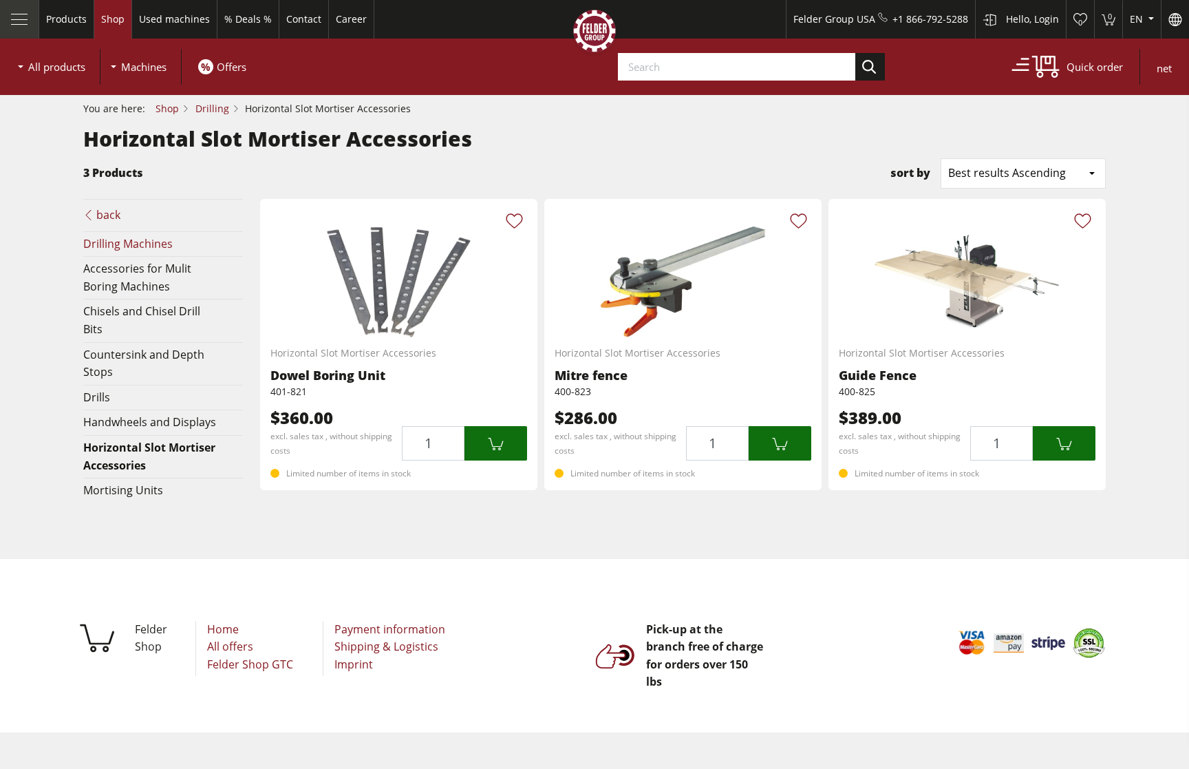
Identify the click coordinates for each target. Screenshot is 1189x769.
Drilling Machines (128, 243)
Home (223, 629)
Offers (231, 67)
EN (1138, 18)
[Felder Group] (594, 33)
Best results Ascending (1007, 172)
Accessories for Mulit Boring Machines (137, 277)
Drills (96, 397)
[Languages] (1175, 19)
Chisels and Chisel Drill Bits (141, 320)
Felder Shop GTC (250, 664)
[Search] (870, 67)
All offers (230, 646)
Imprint (353, 664)
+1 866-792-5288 (930, 18)
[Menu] (19, 19)
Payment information (389, 629)
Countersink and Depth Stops (143, 363)
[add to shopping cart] (495, 443)
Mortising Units (123, 490)
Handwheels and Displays (149, 422)
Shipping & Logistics (386, 646)
